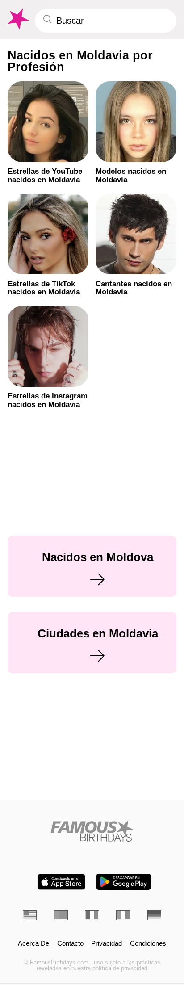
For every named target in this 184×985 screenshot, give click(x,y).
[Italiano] (123, 915)
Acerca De (33, 944)
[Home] (92, 831)
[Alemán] (154, 915)
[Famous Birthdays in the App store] (61, 882)
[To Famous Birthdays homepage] (17, 19)
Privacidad (106, 944)
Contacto (70, 944)
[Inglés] (30, 915)
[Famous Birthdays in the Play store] (123, 882)
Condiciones (148, 944)
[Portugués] (61, 915)
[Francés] (92, 915)
